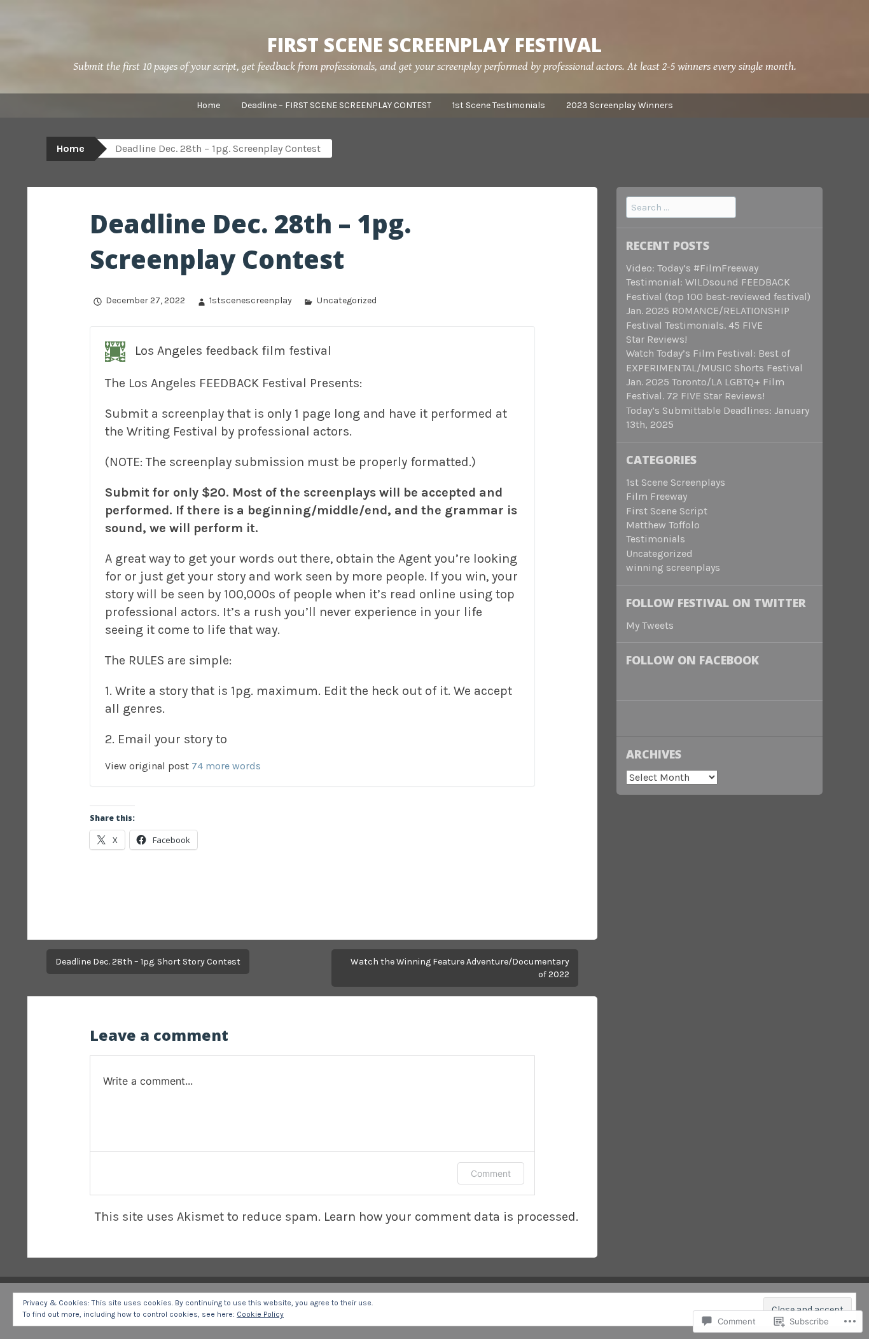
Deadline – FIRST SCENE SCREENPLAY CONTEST (336, 105)
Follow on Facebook (692, 660)
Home (208, 105)
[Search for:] (681, 207)
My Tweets (650, 625)
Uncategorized (346, 300)
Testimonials (655, 539)
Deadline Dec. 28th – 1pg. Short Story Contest (147, 961)
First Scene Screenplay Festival (434, 45)
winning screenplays (673, 567)
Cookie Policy (260, 1314)
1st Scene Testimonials (498, 105)
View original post (147, 766)
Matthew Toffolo (663, 525)
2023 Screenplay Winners (619, 105)
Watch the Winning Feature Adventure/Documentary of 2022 (460, 968)
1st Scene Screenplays (675, 482)
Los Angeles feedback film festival (233, 350)
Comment (491, 1173)
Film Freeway (656, 496)
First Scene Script (666, 511)
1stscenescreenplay (250, 300)
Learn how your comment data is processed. (451, 1216)
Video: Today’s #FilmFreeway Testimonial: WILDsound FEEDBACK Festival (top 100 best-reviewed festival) (718, 282)
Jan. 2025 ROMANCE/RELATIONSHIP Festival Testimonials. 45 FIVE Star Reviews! (707, 325)
